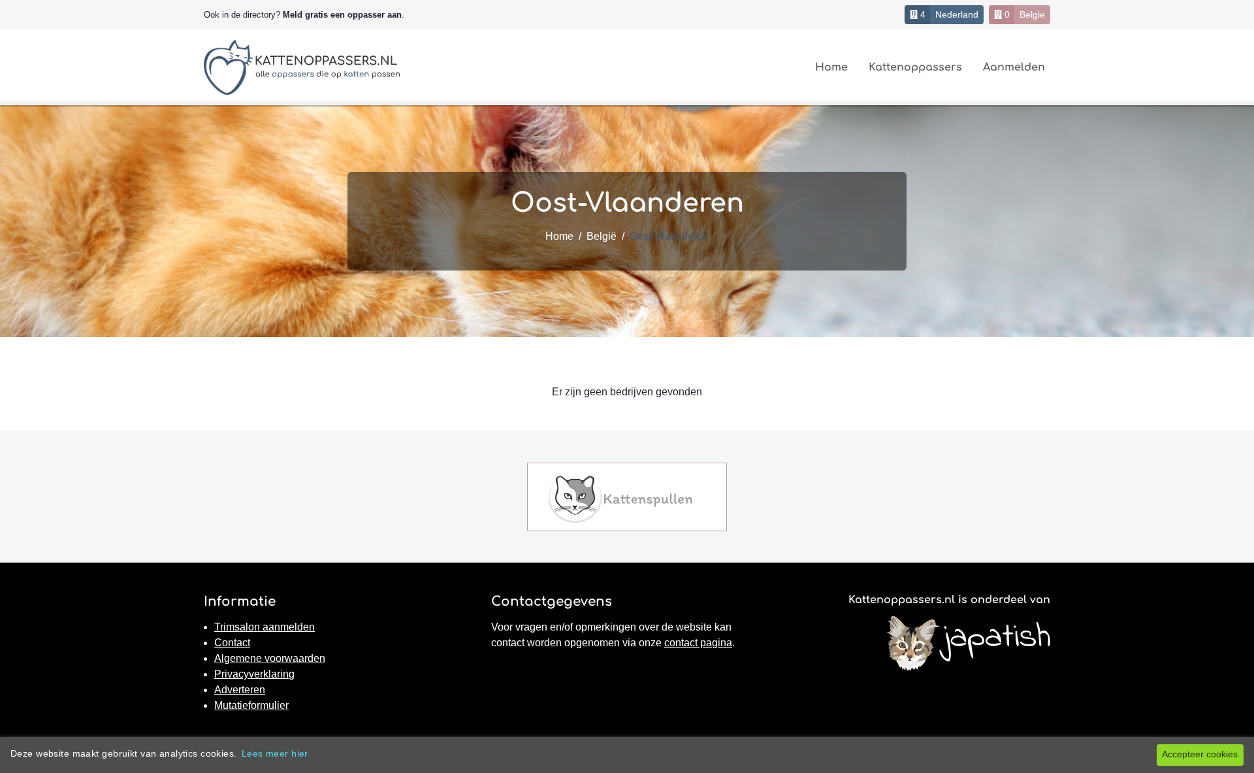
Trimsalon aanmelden (264, 627)
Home (831, 67)
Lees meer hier (275, 753)
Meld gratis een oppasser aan (342, 15)
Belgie (1032, 14)
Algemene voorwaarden (269, 658)
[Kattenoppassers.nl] (302, 67)
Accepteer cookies (1200, 754)
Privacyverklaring (254, 674)
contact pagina (698, 642)
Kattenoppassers (915, 67)
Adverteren (239, 689)
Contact (232, 642)
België (602, 236)
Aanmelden (1014, 67)
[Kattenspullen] (620, 498)
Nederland (956, 14)
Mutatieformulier (251, 705)
